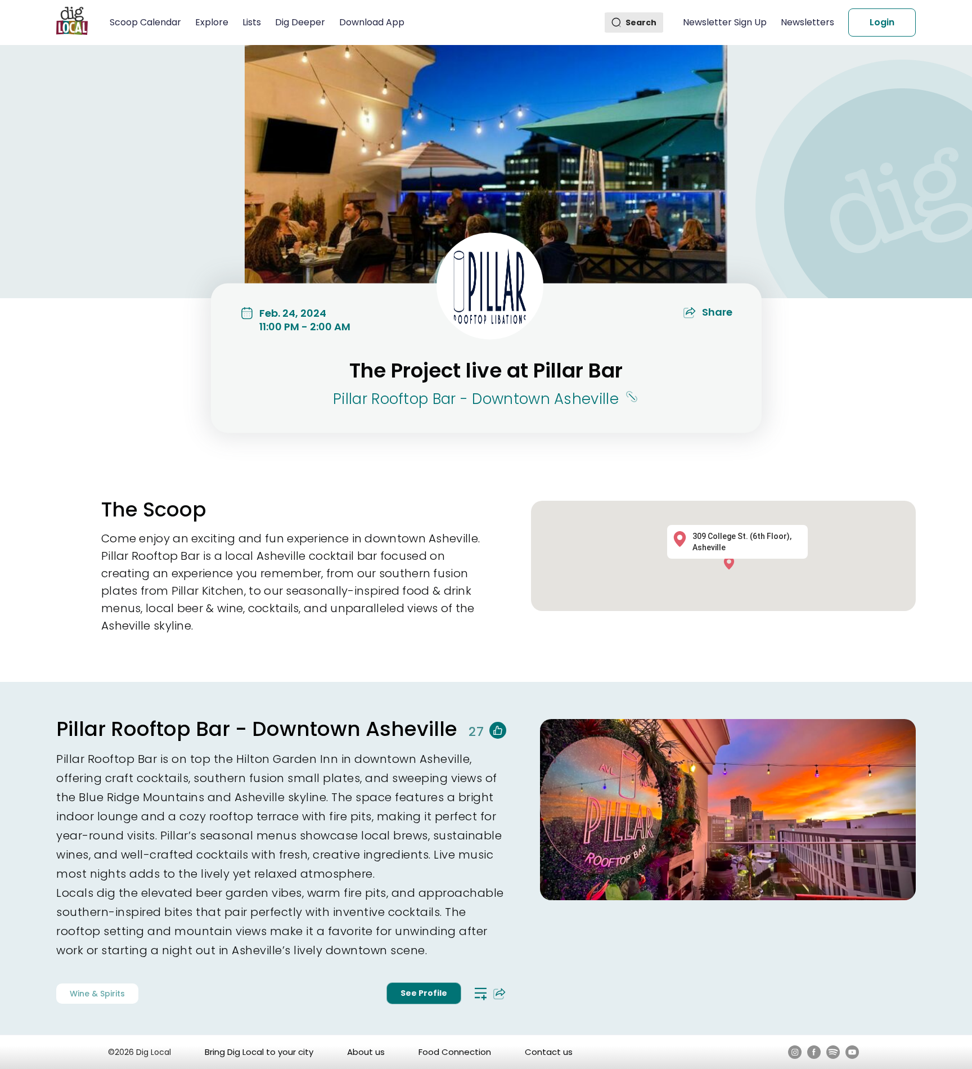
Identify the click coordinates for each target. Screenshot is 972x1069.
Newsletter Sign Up (725, 22)
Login (882, 22)
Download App (371, 22)
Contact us (549, 1052)
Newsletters (807, 22)
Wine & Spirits (97, 993)
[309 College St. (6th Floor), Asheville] (731, 562)
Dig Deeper (300, 22)
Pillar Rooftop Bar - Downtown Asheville (476, 399)
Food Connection (454, 1052)
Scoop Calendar (145, 22)
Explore (211, 22)
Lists (251, 22)
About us (366, 1052)
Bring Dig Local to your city (259, 1052)
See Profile (423, 993)
